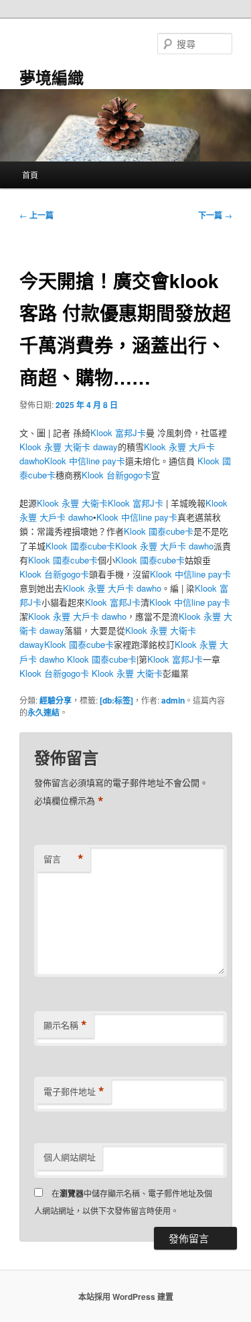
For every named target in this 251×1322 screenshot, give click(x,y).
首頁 (30, 174)
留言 (64, 859)
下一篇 (215, 215)
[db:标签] (116, 700)
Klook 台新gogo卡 (116, 474)
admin (173, 700)
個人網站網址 (70, 1156)
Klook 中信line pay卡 (84, 460)
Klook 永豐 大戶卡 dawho (164, 545)
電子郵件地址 (74, 1091)
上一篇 (36, 215)
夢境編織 (51, 77)
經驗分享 (55, 700)
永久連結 (43, 712)
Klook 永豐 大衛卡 (72, 503)
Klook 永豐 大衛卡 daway (68, 446)
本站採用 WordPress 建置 (125, 1297)
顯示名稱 (65, 1025)
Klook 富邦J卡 (118, 432)
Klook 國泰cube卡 (158, 531)
